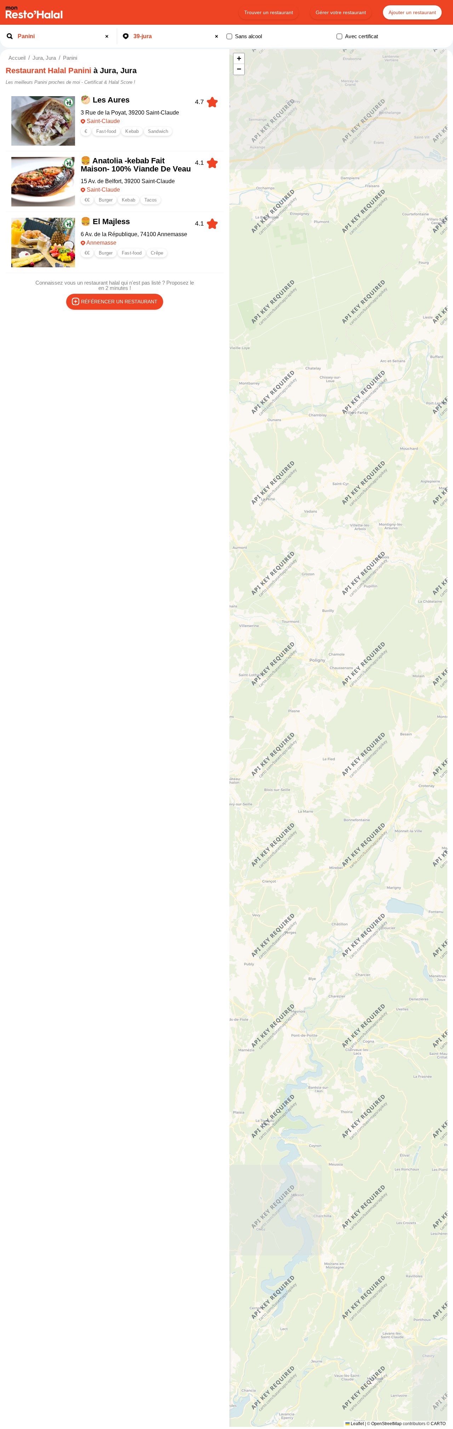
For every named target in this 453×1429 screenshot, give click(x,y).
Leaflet (357, 1423)
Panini (70, 58)
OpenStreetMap (386, 1423)
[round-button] (108, 36)
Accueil (16, 58)
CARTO (438, 1423)
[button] (239, 58)
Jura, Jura (44, 58)
